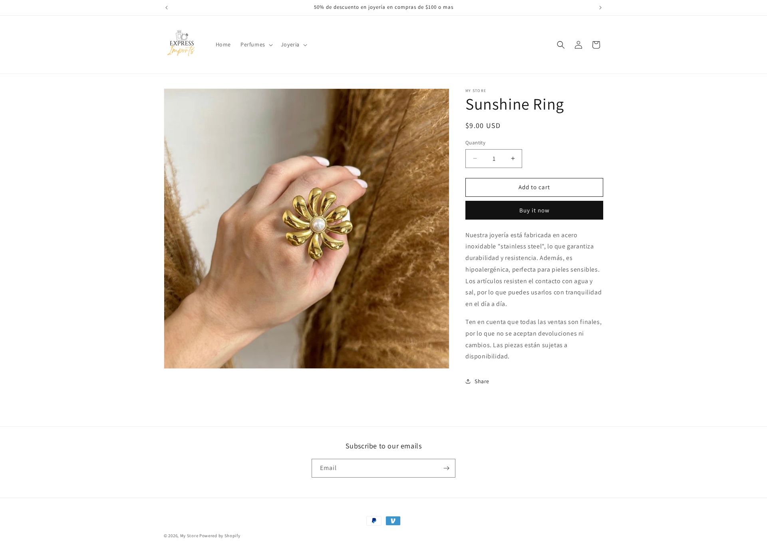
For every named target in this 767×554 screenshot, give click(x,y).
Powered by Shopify (219, 535)
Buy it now (534, 210)
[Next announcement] (600, 7)
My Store (189, 535)
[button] (256, 44)
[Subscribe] (446, 468)
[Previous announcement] (166, 7)
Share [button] (482, 381)
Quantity (475, 142)
